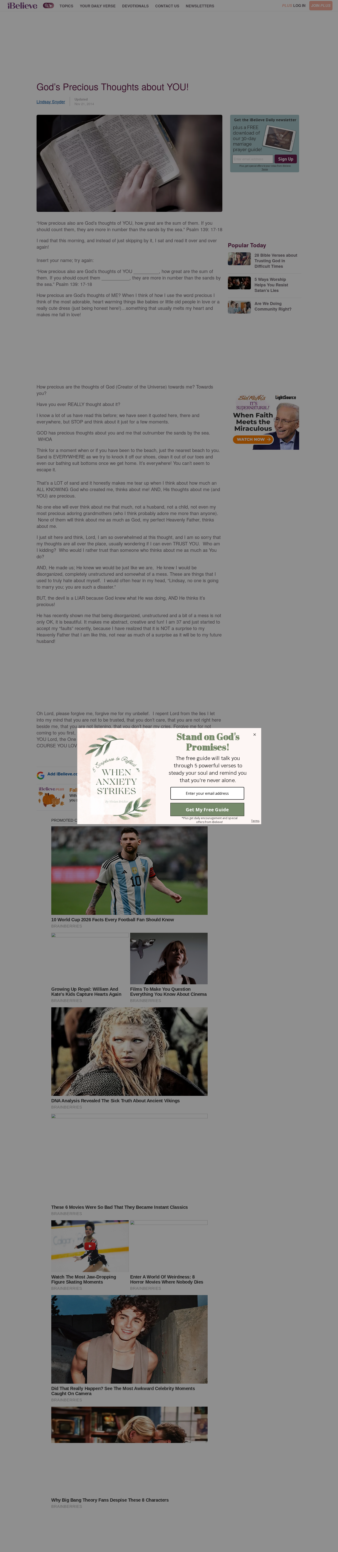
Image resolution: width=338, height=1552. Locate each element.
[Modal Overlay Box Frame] (169, 776)
